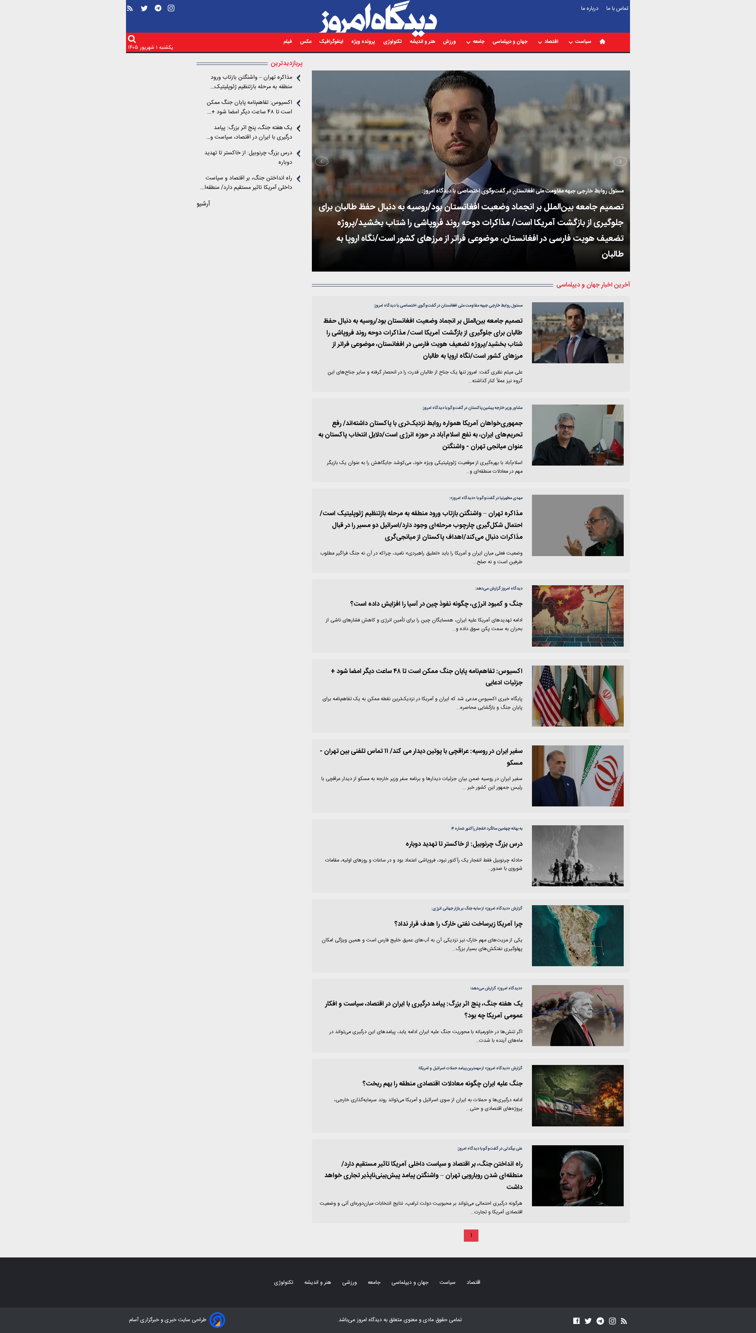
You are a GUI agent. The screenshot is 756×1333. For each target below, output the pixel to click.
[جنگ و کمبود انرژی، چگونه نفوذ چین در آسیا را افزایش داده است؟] (578, 615)
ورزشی (350, 1282)
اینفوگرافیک (332, 42)
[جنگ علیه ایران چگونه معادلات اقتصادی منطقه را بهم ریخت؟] (578, 1095)
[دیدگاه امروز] (378, 18)
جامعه (479, 42)
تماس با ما (618, 8)
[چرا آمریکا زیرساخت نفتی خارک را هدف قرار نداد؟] (578, 935)
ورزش (450, 42)
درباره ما (590, 8)
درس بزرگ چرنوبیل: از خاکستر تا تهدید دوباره (464, 844)
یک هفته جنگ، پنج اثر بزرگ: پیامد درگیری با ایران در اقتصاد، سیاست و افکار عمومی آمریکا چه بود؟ (251, 132)
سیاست (584, 42)
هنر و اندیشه (423, 42)
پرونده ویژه (363, 42)
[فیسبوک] (576, 1321)
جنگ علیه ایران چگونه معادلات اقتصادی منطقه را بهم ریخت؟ (443, 1083)
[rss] (130, 20)
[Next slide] (321, 161)
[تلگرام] (158, 20)
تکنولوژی (393, 42)
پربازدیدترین (286, 63)
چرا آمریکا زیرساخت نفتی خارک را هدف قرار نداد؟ (459, 924)
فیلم (288, 42)
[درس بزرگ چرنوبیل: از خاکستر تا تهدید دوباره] (578, 855)
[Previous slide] (620, 161)
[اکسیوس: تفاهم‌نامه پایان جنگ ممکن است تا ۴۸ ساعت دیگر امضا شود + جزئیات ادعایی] (578, 696)
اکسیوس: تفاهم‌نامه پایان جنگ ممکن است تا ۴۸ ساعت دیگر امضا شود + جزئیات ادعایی (249, 107)
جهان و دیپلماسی (511, 42)
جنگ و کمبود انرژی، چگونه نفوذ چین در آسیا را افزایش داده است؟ (436, 604)
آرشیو (203, 204)
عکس (306, 42)
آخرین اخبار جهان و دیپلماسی (593, 285)
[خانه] (602, 41)
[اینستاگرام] (171, 20)
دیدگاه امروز (368, 1320)
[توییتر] (144, 20)
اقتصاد (552, 42)
